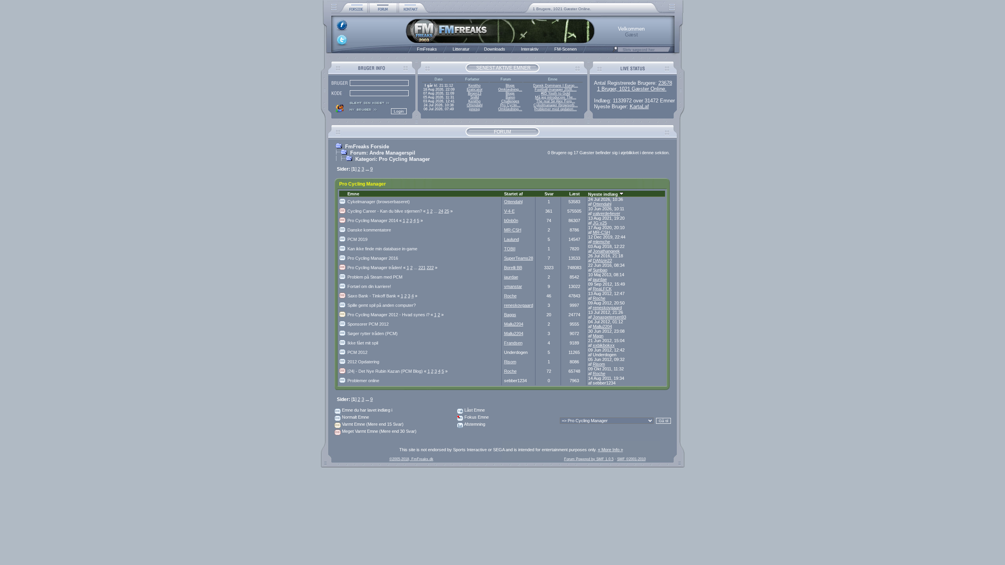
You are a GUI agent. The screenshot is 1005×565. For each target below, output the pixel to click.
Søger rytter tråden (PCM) (372, 333)
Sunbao (600, 270)
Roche (510, 295)
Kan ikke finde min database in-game (382, 248)
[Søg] (615, 51)
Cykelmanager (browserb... (556, 105)
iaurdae (511, 277)
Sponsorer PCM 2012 (368, 324)
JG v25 (600, 223)
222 (430, 267)
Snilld (474, 97)
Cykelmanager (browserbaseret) (378, 201)
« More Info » (610, 449)
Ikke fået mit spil (362, 343)
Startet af (513, 193)
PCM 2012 (357, 352)
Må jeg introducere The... (555, 97)
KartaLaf (639, 106)
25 (446, 211)
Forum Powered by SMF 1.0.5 (589, 459)
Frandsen (513, 343)
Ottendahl (474, 105)
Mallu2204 (513, 324)
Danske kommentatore (369, 230)
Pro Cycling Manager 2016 (372, 258)
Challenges (510, 101)
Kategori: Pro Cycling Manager (392, 159)
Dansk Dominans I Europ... (555, 85)
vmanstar (513, 286)
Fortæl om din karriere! (369, 286)
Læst (574, 193)
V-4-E (509, 211)
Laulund (511, 239)
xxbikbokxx (604, 345)
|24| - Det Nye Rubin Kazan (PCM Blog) (387, 371)
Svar (549, 193)
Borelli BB (513, 267)
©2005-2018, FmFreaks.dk (411, 459)
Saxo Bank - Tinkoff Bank (374, 295)
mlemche (601, 241)
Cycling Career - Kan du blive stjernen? (387, 211)
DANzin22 (602, 260)
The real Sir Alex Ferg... (555, 101)
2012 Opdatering (363, 361)
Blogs (510, 85)
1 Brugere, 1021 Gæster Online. (562, 9)
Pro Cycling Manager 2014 (375, 220)
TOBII (509, 248)
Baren (510, 97)
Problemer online (363, 380)
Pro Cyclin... (510, 105)
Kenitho (474, 85)
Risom (510, 361)
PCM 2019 (357, 239)
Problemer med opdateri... (555, 109)
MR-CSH (512, 230)
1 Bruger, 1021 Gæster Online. (632, 89)
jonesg (474, 109)
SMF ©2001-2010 (631, 459)
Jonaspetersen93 (609, 317)
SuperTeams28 (518, 258)
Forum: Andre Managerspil (382, 153)
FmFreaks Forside (367, 146)
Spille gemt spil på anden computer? (381, 305)
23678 (665, 83)
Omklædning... (510, 89)
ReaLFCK (602, 288)
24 (441, 211)
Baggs (510, 314)
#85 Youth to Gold (555, 93)
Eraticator (474, 89)
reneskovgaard (518, 305)
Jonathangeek (606, 251)
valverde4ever (606, 213)
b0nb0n (511, 220)
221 (422, 267)
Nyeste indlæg (603, 194)
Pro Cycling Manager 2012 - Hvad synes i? (390, 314)
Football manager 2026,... (556, 89)
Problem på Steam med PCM (374, 277)
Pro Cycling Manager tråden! (377, 267)
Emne (353, 193)
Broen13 (474, 93)
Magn (598, 336)
